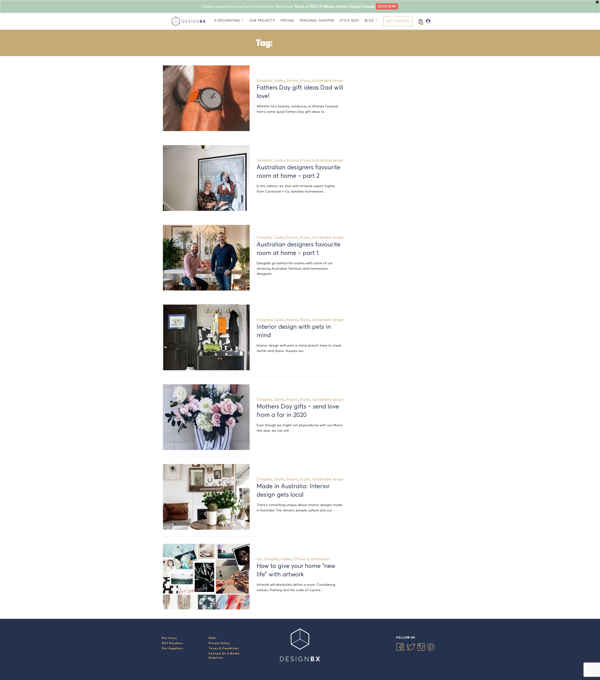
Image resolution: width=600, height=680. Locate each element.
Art (259, 558)
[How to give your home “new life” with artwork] (206, 576)
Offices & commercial (311, 558)
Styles (305, 80)
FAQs (213, 638)
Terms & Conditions (224, 648)
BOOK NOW (387, 6)
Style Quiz (349, 20)
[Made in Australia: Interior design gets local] (206, 497)
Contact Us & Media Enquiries (224, 655)
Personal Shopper (317, 20)
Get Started (398, 21)
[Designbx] (189, 21)
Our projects (262, 20)
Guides (279, 80)
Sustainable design (327, 80)
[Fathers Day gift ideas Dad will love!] (206, 98)
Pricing (287, 20)
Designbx (264, 80)
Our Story (169, 638)
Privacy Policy (219, 643)
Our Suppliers (172, 648)
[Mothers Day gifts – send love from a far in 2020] (206, 417)
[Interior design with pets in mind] (206, 337)
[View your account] (428, 21)
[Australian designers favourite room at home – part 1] (206, 258)
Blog (369, 20)
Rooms (292, 80)
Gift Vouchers (172, 643)
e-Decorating (227, 20)
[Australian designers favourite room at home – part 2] (206, 178)
